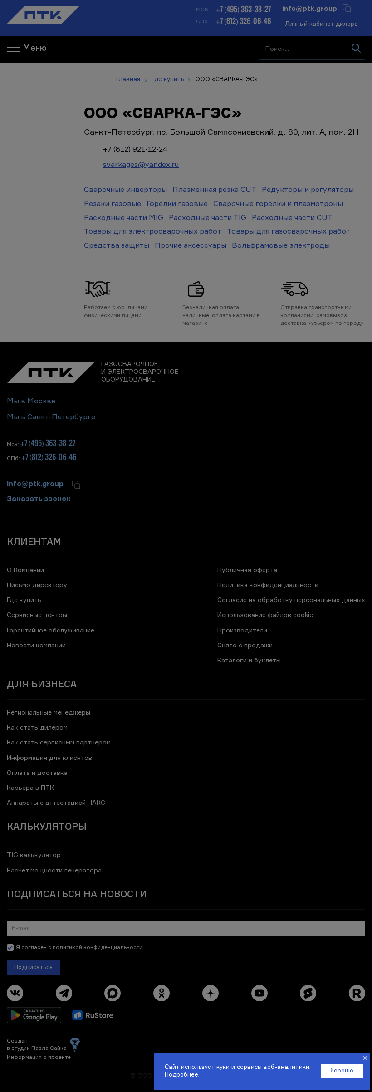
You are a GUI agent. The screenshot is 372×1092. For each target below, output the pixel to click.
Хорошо (341, 1071)
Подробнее (181, 1075)
